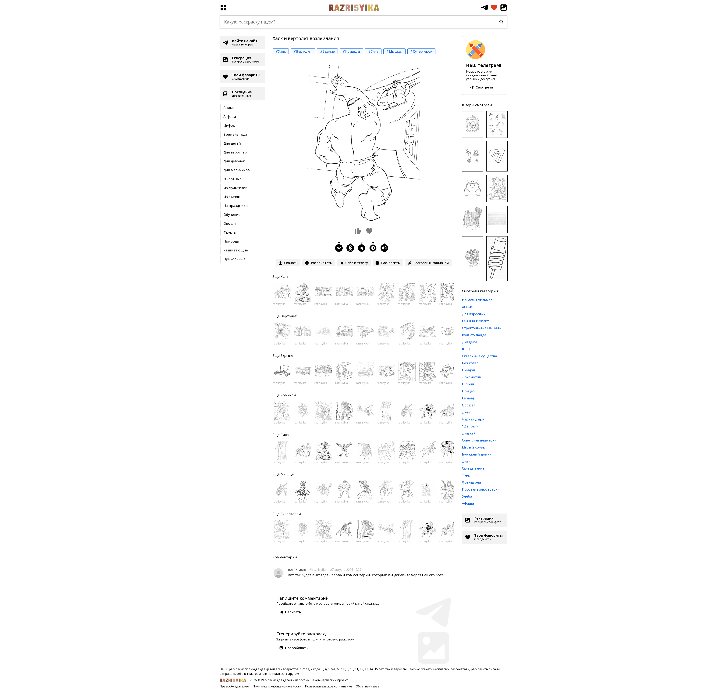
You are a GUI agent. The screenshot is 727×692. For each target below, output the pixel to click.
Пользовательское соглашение (328, 686)
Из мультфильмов (477, 300)
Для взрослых (235, 152)
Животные (232, 179)
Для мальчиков (236, 170)
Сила (285, 434)
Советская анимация (479, 440)
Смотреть (484, 87)
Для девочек (234, 161)
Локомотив (471, 377)
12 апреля (470, 426)
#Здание (327, 51)
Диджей (469, 433)
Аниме (229, 107)
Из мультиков (235, 188)
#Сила (373, 51)
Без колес (470, 363)
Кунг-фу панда (474, 335)
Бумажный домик (476, 454)
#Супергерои (421, 51)
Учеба (467, 496)
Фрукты (230, 232)
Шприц (468, 384)
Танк (466, 475)
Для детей (232, 143)
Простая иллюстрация (480, 489)
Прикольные (234, 259)
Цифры (229, 125)
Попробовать (296, 648)
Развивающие (235, 250)
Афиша (468, 503)
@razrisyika (318, 570)
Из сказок (231, 196)
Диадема (469, 342)
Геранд (468, 398)
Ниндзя (468, 370)
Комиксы (288, 395)
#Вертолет (303, 51)
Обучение (231, 214)
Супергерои (291, 513)
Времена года (235, 134)
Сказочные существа (479, 356)
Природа (231, 241)
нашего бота (433, 575)
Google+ (468, 405)
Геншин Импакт (475, 321)
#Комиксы (351, 51)
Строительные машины (482, 328)
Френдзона (471, 482)
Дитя (466, 461)
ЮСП (466, 349)
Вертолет (289, 316)
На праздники (235, 205)
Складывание (473, 468)
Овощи (229, 223)
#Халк (281, 51)
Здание (287, 355)
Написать (293, 612)
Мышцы (288, 474)
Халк (284, 276)
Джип (466, 412)
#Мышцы (394, 51)
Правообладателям (234, 686)
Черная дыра (473, 419)
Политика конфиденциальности (277, 686)
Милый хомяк (473, 447)
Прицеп (468, 391)
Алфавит (230, 116)
